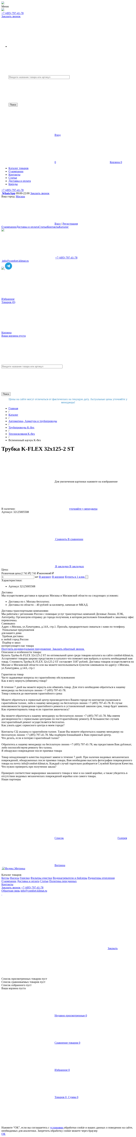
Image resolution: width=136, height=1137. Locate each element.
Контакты (53, 226)
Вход (58, 134)
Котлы (5, 877)
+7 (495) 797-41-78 (12, 13)
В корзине (58, 576)
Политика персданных (63, 881)
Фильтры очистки (41, 877)
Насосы (14, 877)
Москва (20, 196)
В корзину (45, 576)
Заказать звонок (11, 16)
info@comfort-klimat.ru (34, 890)
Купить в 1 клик (75, 576)
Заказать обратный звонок (68, 648)
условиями (57, 1127)
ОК (3, 1133)
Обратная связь (10, 890)
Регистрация (70, 223)
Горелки (25, 877)
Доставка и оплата (27, 226)
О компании (8, 226)
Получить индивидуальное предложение (26, 648)
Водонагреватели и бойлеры (70, 877)
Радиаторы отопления (101, 877)
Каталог (64, 226)
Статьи (43, 226)
